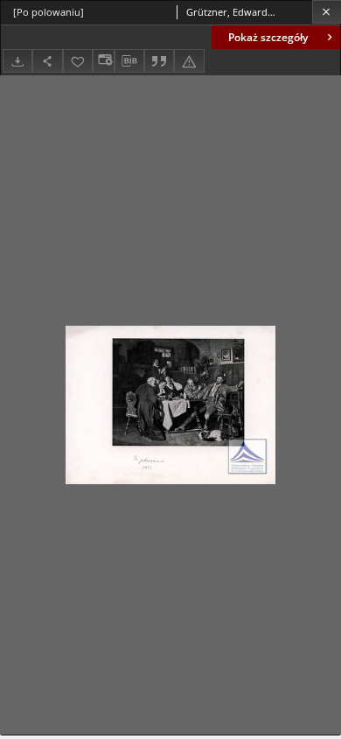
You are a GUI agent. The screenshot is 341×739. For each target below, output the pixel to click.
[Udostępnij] (47, 61)
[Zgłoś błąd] (189, 61)
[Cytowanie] (159, 61)
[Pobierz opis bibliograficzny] (129, 61)
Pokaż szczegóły (268, 37)
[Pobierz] (17, 61)
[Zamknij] (326, 12)
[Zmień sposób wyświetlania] (103, 61)
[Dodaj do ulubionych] (78, 61)
